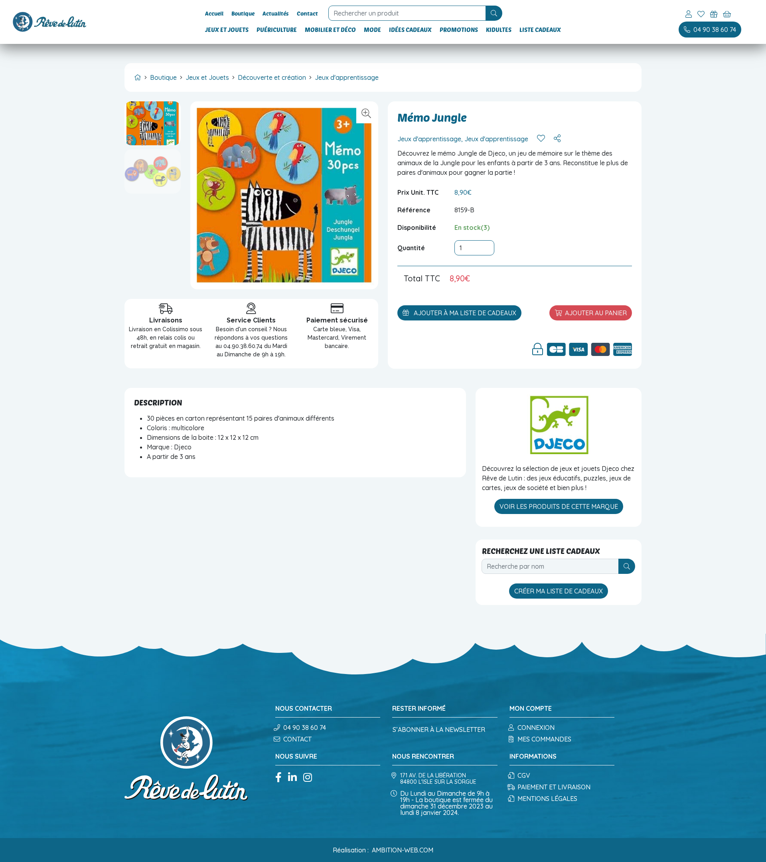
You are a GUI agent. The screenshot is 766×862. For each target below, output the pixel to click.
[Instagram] (307, 778)
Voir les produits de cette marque (558, 506)
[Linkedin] (292, 778)
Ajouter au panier (596, 313)
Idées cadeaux (410, 29)
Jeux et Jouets (227, 29)
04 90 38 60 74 (304, 727)
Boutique (243, 13)
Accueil (214, 13)
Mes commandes (544, 739)
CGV (523, 775)
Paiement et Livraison (553, 787)
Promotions (459, 29)
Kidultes (498, 29)
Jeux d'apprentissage (347, 77)
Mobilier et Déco (330, 29)
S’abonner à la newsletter (439, 729)
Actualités (276, 13)
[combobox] (408, 13)
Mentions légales (547, 798)
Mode (372, 29)
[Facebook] (278, 778)
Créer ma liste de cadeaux (558, 591)
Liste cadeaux (540, 29)
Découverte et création (272, 77)
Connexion (536, 727)
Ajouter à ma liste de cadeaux (464, 313)
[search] (494, 13)
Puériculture (277, 29)
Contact (307, 13)
